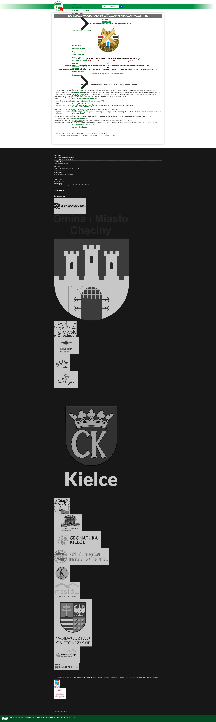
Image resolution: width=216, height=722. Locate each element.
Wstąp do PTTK (77, 121)
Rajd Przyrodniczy (78, 101)
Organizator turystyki (80, 52)
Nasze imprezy (77, 75)
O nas (74, 16)
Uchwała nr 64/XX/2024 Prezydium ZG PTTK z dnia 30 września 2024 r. (79, 133)
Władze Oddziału (78, 55)
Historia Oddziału (78, 69)
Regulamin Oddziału (79, 66)
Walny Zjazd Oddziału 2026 (82, 31)
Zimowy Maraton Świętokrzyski (83, 104)
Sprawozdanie (77, 46)
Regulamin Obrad (78, 48)
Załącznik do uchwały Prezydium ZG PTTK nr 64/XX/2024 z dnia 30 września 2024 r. (84, 135)
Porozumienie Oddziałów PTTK (83, 124)
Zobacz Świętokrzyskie (80, 110)
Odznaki (75, 63)
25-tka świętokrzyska (79, 93)
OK (121, 6)
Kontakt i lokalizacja (79, 127)
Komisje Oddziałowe (79, 60)
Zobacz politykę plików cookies (65, 717)
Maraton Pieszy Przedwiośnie (82, 107)
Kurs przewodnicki (78, 119)
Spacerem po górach (79, 90)
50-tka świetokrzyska (79, 95)
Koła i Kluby (76, 57)
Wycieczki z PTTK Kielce (80, 10)
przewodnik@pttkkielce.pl (65, 174)
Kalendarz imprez (78, 13)
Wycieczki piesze (78, 113)
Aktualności (76, 8)
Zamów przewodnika (79, 116)
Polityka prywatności (60, 711)
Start (74, 5)
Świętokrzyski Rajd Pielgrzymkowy (84, 98)
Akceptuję (5, 719)
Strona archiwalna (78, 72)
